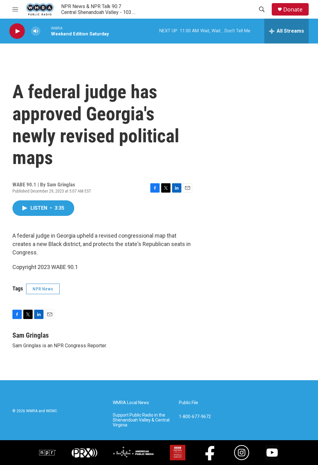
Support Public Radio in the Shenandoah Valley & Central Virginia (141, 420)
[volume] (35, 31)
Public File (188, 402)
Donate (292, 9)
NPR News (43, 288)
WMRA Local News (131, 402)
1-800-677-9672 (195, 416)
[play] (17, 31)
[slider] (46, 31)
